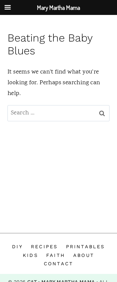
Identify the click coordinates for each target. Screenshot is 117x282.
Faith (55, 255)
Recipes (44, 246)
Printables (85, 246)
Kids (30, 255)
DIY (17, 246)
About (83, 255)
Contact (58, 263)
